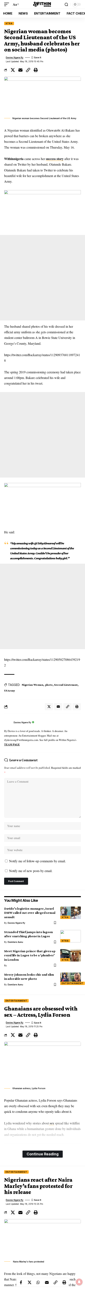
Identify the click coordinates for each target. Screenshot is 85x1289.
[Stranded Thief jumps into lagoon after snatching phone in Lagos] (70, 936)
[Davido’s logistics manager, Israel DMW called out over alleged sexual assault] (70, 913)
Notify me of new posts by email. (30, 871)
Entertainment (72, 983)
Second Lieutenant (65, 684)
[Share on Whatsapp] (38, 1282)
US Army (9, 690)
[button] (7, 4)
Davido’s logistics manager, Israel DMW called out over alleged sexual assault (29, 913)
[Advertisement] (42, 277)
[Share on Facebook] (21, 1282)
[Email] (20, 69)
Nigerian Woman (32, 684)
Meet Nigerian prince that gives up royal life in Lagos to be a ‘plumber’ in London (29, 955)
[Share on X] (12, 69)
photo (49, 684)
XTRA (9, 23)
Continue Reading (43, 1154)
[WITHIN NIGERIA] (42, 4)
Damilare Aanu (15, 942)
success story (55, 158)
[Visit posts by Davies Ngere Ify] (8, 722)
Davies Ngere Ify (14, 57)
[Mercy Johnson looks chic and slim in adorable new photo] (70, 979)
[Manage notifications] (79, 1282)
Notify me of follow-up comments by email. (37, 861)
